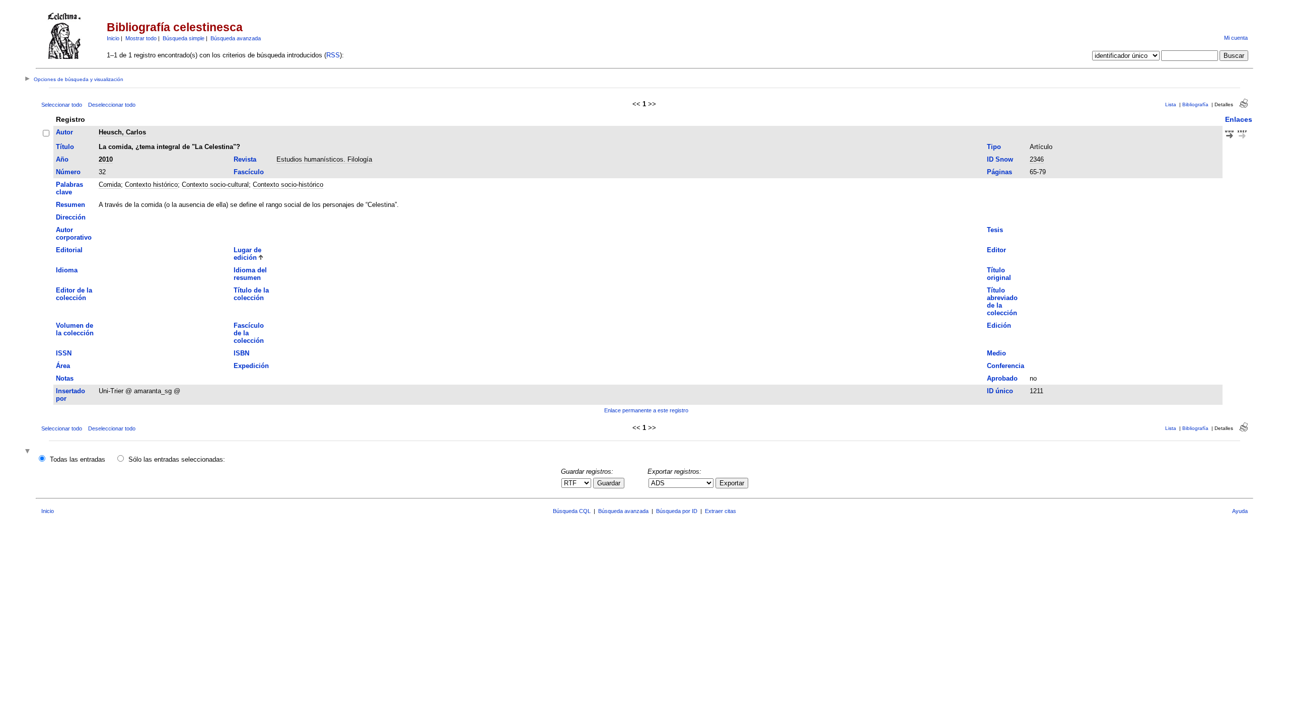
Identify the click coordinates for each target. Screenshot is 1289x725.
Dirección (71, 217)
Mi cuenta (1236, 38)
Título (65, 147)
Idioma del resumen (250, 273)
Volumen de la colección (75, 329)
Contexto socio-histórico (288, 184)
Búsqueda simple (183, 38)
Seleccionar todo (61, 105)
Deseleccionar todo (111, 105)
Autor (64, 132)
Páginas (999, 172)
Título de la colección (251, 294)
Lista (1170, 104)
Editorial (69, 250)
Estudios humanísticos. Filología (324, 159)
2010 (106, 159)
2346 (1037, 159)
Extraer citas (720, 511)
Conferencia (1005, 366)
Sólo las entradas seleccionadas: (176, 459)
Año (62, 159)
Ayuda (1240, 511)
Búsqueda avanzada (235, 38)
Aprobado (1002, 378)
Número (68, 172)
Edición (999, 325)
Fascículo (249, 172)
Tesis (995, 230)
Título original (999, 273)
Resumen (70, 204)
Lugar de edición (247, 253)
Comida (110, 184)
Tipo (994, 147)
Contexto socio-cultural (215, 184)
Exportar (732, 483)
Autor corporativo (74, 233)
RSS (333, 55)
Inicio (113, 38)
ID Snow (1000, 159)
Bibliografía (1195, 104)
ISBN (241, 353)
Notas (65, 378)
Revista (245, 159)
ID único (1000, 391)
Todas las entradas (77, 459)
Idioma (67, 270)
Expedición (251, 366)
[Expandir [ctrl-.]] (28, 452)
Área (63, 366)
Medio (996, 353)
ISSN (63, 353)
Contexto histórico (151, 184)
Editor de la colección (74, 294)
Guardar (608, 483)
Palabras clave (69, 188)
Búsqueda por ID (676, 511)
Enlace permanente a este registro (646, 410)
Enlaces (1238, 119)
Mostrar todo (141, 38)
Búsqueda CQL (572, 511)
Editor (996, 250)
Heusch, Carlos (122, 132)
